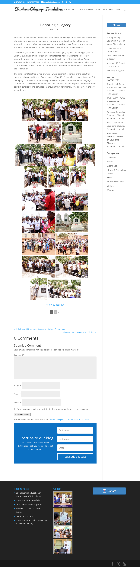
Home (40, 10)
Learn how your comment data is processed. (70, 419)
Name (17, 385)
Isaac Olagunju (113, 122)
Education (111, 157)
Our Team (108, 10)
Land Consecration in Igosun (29, 504)
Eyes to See (112, 165)
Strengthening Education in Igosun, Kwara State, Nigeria (116, 40)
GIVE (98, 10)
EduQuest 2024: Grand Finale (29, 500)
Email (17, 394)
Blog (59, 10)
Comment (19, 355)
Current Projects (85, 10)
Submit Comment (22, 414)
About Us (50, 10)
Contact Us (69, 10)
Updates (110, 186)
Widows (110, 190)
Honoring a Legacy (115, 70)
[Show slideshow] (55, 305)
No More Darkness (115, 181)
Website (17, 402)
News (118, 10)
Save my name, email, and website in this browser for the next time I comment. (53, 409)
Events (110, 161)
